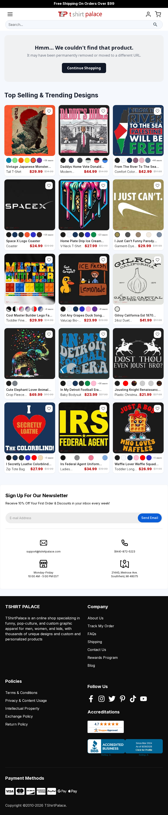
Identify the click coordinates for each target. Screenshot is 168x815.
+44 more (157, 160)
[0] (158, 15)
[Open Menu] (10, 15)
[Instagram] (101, 699)
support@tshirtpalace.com (43, 551)
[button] (49, 111)
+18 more (103, 383)
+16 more (48, 160)
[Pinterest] (122, 699)
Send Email (149, 518)
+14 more (48, 234)
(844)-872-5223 (124, 551)
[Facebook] (91, 699)
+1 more (157, 457)
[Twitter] (112, 699)
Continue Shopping (84, 68)
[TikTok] (133, 699)
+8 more (103, 309)
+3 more (49, 457)
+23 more (103, 234)
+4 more (49, 309)
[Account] (148, 15)
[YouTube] (143, 699)
